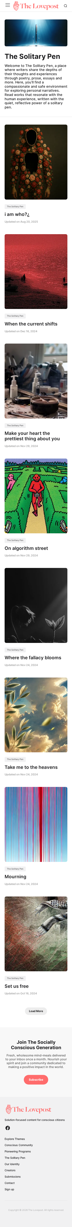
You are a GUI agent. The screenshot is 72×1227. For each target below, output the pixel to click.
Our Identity (12, 1164)
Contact (10, 1183)
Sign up (9, 1189)
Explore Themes (15, 1138)
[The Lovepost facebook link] (8, 1128)
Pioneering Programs (18, 1151)
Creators (10, 1170)
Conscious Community (19, 1145)
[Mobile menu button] (8, 6)
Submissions (13, 1176)
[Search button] (65, 6)
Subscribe (36, 1079)
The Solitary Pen (15, 206)
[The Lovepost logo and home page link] (35, 1109)
